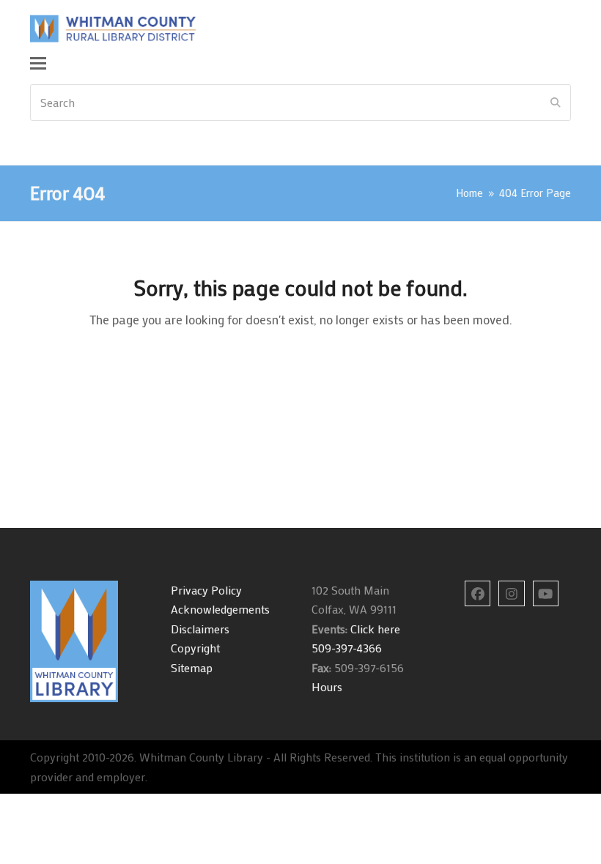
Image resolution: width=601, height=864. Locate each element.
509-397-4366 (346, 647)
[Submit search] (555, 102)
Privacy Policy (206, 589)
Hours (326, 686)
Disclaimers (200, 628)
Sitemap (192, 667)
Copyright (195, 647)
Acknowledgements (220, 609)
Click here (373, 628)
